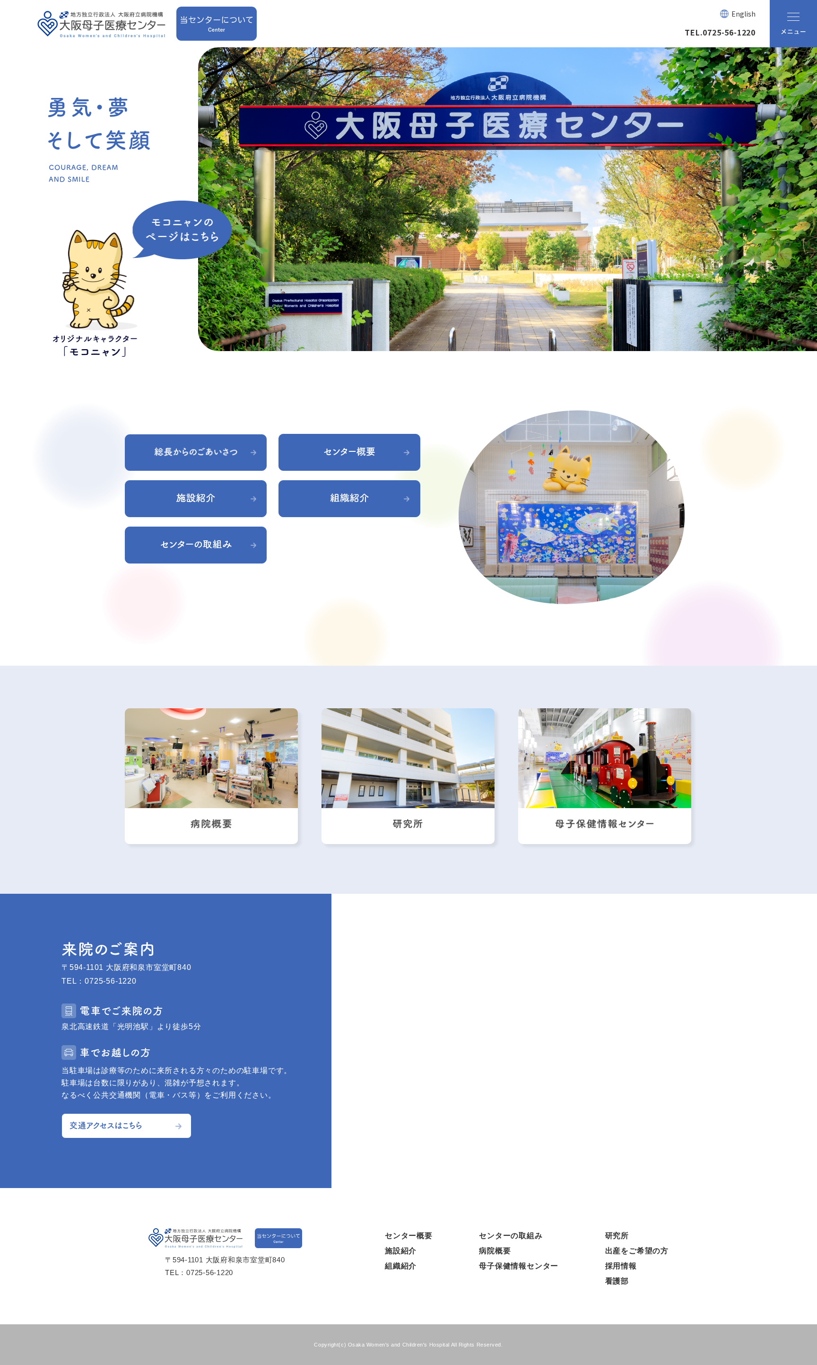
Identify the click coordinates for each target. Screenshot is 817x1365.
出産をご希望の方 (637, 1251)
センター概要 (409, 1236)
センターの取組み (510, 1236)
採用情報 (621, 1266)
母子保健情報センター (518, 1266)
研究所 (617, 1236)
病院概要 (495, 1251)
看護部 (617, 1281)
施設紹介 (401, 1251)
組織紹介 (401, 1266)
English (743, 13)
